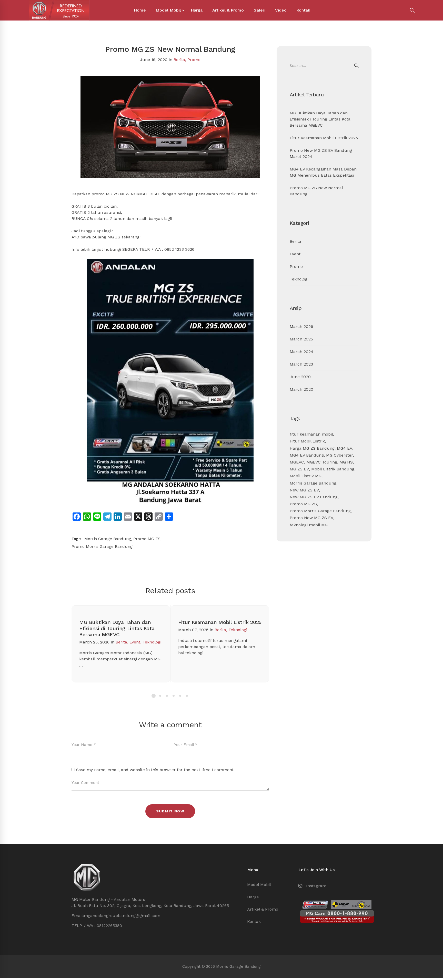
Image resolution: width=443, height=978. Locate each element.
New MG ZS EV (304, 490)
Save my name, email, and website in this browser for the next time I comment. (155, 769)
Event (134, 642)
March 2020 (301, 389)
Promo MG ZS (146, 538)
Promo (193, 59)
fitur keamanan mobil (311, 434)
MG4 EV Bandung (307, 455)
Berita (179, 59)
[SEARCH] (356, 66)
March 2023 (301, 364)
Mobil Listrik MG (305, 475)
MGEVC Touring (321, 462)
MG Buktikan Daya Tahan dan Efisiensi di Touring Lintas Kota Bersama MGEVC (116, 628)
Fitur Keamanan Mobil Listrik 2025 (219, 622)
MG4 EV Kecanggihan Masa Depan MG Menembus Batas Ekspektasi (323, 172)
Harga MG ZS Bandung (312, 448)
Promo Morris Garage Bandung (102, 546)
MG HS (346, 462)
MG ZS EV (299, 469)
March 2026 (301, 326)
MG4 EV (344, 448)
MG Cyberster (339, 455)
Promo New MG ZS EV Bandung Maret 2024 (321, 153)
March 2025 (301, 339)
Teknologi (152, 642)
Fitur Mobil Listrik (307, 441)
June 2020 (300, 376)
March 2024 (301, 351)
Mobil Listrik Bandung (332, 469)
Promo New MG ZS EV (311, 517)
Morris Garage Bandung (107, 538)
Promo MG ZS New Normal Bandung (316, 190)
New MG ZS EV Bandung (314, 497)
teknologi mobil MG (309, 524)
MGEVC (297, 462)
